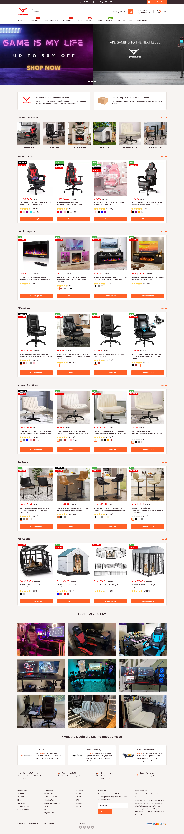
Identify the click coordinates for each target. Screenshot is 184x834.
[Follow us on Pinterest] (88, 827)
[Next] (166, 133)
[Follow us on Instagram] (84, 827)
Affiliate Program (23, 806)
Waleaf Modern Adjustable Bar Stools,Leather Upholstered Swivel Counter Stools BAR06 (147, 510)
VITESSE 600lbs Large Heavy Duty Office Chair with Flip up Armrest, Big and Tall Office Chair (146, 356)
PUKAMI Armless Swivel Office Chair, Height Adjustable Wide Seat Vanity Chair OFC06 (35, 432)
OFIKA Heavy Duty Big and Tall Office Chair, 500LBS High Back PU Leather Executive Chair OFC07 (73, 356)
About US (20, 794)
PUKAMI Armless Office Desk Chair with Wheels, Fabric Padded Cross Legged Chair (73, 432)
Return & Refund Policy (52, 803)
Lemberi (79, 803)
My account (143, 12)
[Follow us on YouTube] (92, 827)
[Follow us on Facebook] (80, 827)
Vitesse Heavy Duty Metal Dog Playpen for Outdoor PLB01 (109, 586)
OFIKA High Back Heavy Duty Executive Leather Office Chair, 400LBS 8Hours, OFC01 (36, 355)
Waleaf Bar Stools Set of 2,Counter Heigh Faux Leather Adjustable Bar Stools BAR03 (109, 509)
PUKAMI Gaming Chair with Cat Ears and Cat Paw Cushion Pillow (109, 204)
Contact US (109, 778)
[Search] (130, 11)
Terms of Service (50, 797)
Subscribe (105, 812)
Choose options (36, 219)
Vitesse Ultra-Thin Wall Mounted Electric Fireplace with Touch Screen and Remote (35, 278)
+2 (38, 212)
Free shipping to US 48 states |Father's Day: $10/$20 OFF (92, 2)
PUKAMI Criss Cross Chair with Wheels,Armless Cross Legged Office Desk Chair (146, 433)
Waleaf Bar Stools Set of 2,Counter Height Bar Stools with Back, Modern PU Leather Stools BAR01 (35, 510)
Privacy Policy (49, 794)
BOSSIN (78, 797)
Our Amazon (22, 803)
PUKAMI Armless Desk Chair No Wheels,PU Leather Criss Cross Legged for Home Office (110, 432)
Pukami (78, 806)
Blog (19, 800)
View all (164, 118)
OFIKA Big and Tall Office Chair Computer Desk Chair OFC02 (109, 355)
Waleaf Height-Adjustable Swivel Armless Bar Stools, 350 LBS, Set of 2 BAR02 (72, 509)
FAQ (45, 809)
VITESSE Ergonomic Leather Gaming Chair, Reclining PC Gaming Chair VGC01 (72, 204)
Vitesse (41, 753)
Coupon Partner (23, 809)
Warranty (47, 806)
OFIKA (78, 800)
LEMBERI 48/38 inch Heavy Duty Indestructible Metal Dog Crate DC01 (33, 586)
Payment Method (50, 813)
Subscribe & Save (158, 2)
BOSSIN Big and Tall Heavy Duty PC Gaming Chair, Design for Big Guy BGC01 (36, 204)
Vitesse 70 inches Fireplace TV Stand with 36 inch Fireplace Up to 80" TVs (147, 278)
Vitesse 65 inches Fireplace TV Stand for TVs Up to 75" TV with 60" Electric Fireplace (110, 278)
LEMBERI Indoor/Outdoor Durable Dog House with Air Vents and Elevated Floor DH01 (73, 586)
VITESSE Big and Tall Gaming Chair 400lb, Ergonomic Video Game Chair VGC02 (146, 204)
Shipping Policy (49, 800)
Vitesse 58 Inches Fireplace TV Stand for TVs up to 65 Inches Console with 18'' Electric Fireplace (73, 279)
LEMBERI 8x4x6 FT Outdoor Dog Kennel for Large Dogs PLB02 (146, 586)
